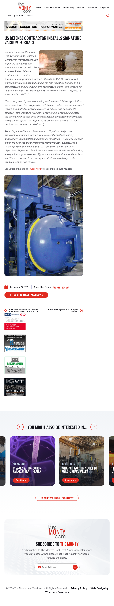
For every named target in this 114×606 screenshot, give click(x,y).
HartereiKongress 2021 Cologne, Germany (63, 310)
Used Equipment (15, 15)
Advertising (68, 7)
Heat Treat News (52, 7)
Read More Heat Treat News (57, 497)
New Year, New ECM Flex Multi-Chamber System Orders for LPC (24, 310)
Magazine (105, 7)
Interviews (92, 7)
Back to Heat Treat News (28, 295)
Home (38, 7)
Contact (29, 15)
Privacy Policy (79, 588)
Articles (80, 7)
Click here (35, 168)
